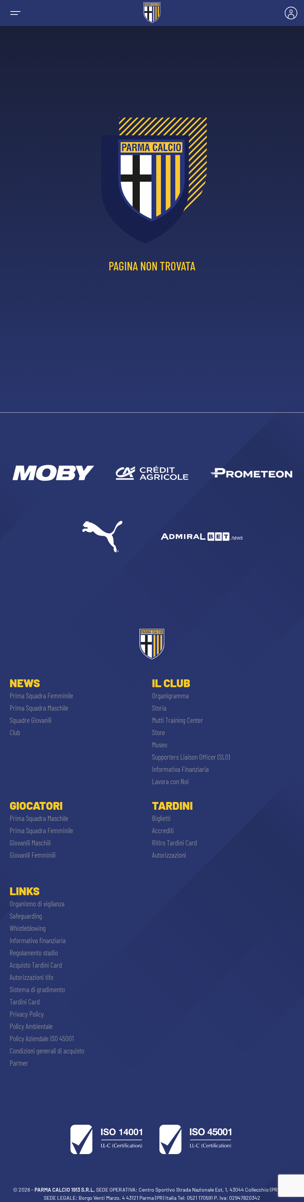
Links (25, 890)
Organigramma (170, 695)
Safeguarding (26, 915)
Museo (159, 744)
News (25, 682)
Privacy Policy (27, 1013)
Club (15, 732)
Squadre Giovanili (31, 719)
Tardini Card (25, 1001)
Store (158, 732)
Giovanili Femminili (33, 854)
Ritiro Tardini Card (174, 842)
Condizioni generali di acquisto (47, 1050)
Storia (159, 707)
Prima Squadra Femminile (41, 695)
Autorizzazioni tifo (31, 976)
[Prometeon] (251, 473)
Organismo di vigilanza (37, 903)
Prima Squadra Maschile (39, 707)
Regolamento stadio (34, 952)
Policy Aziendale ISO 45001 (42, 1038)
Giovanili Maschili (30, 842)
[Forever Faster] (102, 536)
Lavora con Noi (170, 781)
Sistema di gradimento (37, 989)
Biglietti (161, 817)
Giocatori (36, 805)
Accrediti (163, 830)
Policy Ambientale (31, 1025)
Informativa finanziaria (38, 940)
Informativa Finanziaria (180, 768)
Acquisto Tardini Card (36, 964)
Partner (19, 1062)
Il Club (171, 682)
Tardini (172, 805)
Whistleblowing (28, 927)
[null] (52, 473)
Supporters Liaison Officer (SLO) (191, 756)
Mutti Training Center (177, 719)
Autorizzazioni (169, 854)
